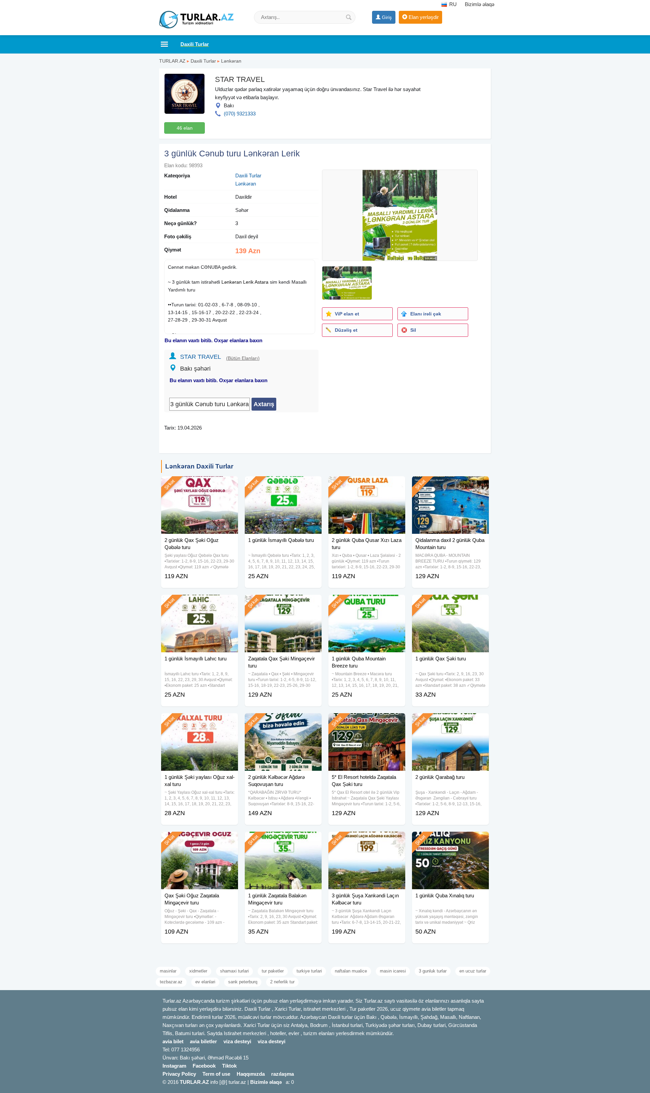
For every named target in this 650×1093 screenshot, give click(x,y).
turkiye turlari (309, 971)
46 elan (185, 128)
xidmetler (198, 971)
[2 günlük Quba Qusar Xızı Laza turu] (366, 484)
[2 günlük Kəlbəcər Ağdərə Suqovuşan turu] (283, 721)
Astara (261, 282)
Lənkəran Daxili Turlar (199, 466)
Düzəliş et (346, 330)
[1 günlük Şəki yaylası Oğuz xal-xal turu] (199, 721)
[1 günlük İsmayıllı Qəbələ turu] (283, 484)
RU (452, 4)
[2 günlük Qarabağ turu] (450, 721)
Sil (413, 330)
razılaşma (282, 1074)
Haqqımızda (251, 1074)
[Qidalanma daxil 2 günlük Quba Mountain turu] (450, 484)
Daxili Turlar (203, 61)
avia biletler (203, 1041)
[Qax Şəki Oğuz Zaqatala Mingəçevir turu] (199, 840)
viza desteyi (237, 1041)
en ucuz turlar (472, 971)
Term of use (216, 1074)
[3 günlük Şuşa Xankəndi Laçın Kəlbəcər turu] (366, 840)
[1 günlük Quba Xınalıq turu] (450, 840)
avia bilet (172, 1041)
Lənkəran (231, 61)
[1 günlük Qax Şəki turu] (450, 603)
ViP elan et (347, 313)
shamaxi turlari (234, 971)
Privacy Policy (179, 1074)
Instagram (174, 1066)
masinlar (168, 971)
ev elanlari (205, 981)
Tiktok (229, 1066)
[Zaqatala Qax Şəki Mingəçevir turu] (283, 603)
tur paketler (273, 971)
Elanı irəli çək (425, 313)
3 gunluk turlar (433, 971)
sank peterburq (242, 981)
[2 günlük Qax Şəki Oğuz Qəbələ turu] (199, 484)
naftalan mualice (351, 971)
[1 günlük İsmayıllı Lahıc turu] (199, 603)
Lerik (248, 282)
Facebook (204, 1066)
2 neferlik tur (282, 981)
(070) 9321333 (240, 113)
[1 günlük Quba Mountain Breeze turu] (366, 603)
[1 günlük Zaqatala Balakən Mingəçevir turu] (283, 840)
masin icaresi (393, 971)
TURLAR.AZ (172, 61)
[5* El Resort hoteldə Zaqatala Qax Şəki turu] (366, 721)
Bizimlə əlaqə (479, 4)
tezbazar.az (171, 981)
